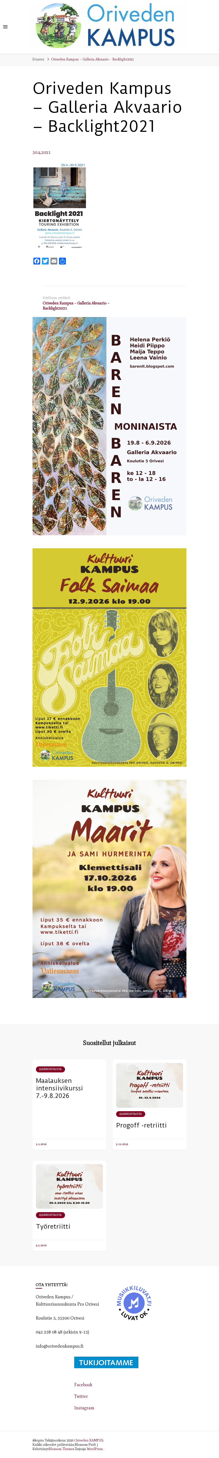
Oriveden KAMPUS (88, 1440)
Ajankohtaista (50, 1069)
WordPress (95, 1449)
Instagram (84, 1408)
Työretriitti (53, 1226)
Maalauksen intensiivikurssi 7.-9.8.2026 (59, 1088)
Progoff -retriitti (141, 1125)
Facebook (83, 1384)
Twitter (81, 1396)
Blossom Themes (61, 1449)
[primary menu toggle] (5, 26)
